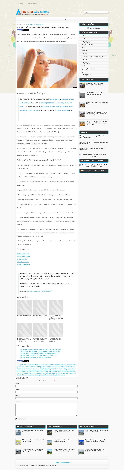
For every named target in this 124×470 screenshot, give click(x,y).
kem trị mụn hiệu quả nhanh (67, 370)
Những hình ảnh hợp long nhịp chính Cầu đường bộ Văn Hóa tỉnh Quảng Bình (96, 113)
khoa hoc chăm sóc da (22, 371)
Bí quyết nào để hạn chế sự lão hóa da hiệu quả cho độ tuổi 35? (38, 355)
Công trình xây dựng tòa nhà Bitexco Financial (63, 440)
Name (18, 383)
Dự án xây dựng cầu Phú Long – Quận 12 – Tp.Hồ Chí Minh (96, 450)
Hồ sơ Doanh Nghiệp (23, 262)
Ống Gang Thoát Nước (87, 69)
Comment (18, 402)
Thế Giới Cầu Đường (24, 19)
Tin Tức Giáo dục (22, 259)
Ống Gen (83, 72)
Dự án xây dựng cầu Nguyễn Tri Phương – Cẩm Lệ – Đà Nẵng (95, 440)
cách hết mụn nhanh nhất (54, 366)
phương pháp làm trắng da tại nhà (67, 373)
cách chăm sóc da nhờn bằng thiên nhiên (36, 366)
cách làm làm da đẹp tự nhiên (24, 368)
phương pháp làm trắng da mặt (49, 373)
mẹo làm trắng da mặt (29, 373)
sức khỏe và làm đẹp (22, 375)
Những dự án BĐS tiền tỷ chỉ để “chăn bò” (32, 431)
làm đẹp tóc (49, 371)
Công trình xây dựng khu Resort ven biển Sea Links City (64, 450)
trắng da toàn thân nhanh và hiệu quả (47, 375)
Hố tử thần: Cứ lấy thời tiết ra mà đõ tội (97, 103)
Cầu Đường (20, 3)
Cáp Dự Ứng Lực (86, 42)
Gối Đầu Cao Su (85, 51)
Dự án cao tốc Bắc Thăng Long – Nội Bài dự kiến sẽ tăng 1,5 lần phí (33, 450)
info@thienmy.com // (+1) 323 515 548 (39, 291)
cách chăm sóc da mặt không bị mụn (56, 364)
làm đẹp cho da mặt (34, 371)
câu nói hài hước (62, 106)
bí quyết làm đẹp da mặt (40, 364)
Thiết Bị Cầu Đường (97, 19)
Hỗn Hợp (30, 24)
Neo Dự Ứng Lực (86, 63)
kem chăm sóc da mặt (37, 370)
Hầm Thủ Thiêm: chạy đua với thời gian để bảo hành (96, 93)
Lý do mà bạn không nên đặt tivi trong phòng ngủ (92, 149)
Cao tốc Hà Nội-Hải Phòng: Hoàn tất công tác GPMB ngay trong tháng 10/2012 (97, 123)
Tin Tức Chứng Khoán (23, 264)
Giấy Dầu (83, 48)
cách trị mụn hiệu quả (49, 368)
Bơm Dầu (83, 39)
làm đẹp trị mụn (57, 371)
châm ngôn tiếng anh (48, 103)
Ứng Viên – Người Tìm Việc (93, 160)
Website (18, 396)
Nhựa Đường (84, 66)
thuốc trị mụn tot (32, 375)
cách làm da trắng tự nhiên (68, 366)
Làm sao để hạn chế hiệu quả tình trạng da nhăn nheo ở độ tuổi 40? (39, 353)
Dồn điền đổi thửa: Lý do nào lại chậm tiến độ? (33, 440)
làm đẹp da (43, 371)
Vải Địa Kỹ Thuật (86, 75)
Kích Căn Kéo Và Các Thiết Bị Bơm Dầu (92, 57)
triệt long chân (61, 375)
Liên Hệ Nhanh (32, 3)
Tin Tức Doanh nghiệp (23, 253)
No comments (39, 24)
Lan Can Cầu (84, 60)
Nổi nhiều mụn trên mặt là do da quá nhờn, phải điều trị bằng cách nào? (40, 349)
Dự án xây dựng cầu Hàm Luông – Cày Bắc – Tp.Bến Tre (96, 431)
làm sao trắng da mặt (67, 371)
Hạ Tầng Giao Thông (55, 19)
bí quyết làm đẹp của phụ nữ (26, 364)
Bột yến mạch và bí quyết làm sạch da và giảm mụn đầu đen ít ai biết (40, 351)
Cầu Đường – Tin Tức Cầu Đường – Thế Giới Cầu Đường (39, 465)
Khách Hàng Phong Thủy (93, 171)
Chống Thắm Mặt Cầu (87, 45)
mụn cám (38, 373)
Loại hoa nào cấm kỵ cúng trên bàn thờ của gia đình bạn (93, 142)
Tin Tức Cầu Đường (39, 19)
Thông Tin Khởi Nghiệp (23, 256)
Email (17, 389)
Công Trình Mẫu (83, 19)
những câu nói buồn (48, 106)
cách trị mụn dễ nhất (38, 368)
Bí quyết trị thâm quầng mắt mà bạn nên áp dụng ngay (35, 357)
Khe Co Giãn (84, 54)
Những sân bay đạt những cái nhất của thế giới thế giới (96, 84)
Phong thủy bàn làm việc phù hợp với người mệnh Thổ (92, 136)
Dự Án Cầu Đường (69, 19)
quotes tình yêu (55, 99)
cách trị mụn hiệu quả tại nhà (63, 368)
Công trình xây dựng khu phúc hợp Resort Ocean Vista (64, 431)
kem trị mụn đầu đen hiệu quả (51, 370)
